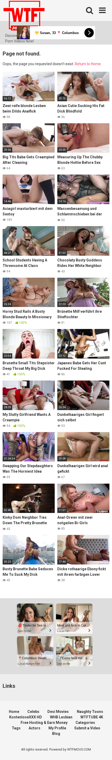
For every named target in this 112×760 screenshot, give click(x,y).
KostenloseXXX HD (25, 717)
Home (14, 711)
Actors (34, 728)
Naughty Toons (90, 711)
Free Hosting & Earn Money (44, 722)
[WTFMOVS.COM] (24, 16)
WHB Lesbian (61, 717)
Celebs (33, 711)
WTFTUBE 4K (91, 717)
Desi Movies (58, 711)
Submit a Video (87, 728)
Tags (16, 728)
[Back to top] (102, 749)
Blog (56, 733)
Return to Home (88, 64)
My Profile (57, 728)
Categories (85, 722)
